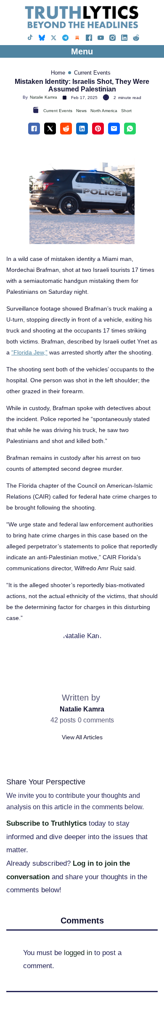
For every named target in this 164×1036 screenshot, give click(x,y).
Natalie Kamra (43, 97)
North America (103, 110)
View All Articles (82, 737)
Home (58, 73)
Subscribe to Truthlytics (46, 823)
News (81, 110)
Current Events (92, 73)
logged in (78, 953)
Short (126, 110)
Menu (82, 51)
